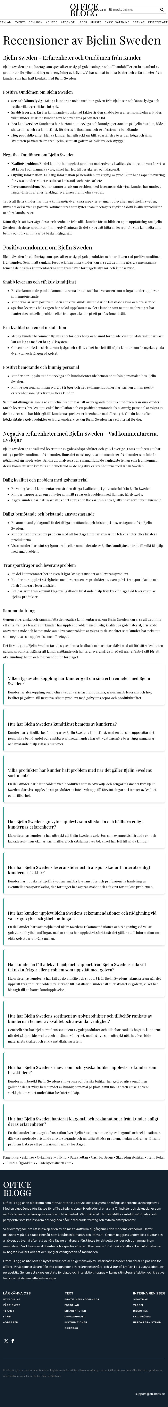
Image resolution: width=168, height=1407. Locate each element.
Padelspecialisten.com (54, 1163)
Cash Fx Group (102, 1157)
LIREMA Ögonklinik (20, 1163)
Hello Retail (156, 1157)
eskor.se (28, 1157)
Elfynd (62, 1157)
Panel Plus (11, 1157)
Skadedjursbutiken (130, 1157)
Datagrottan (79, 1157)
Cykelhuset (45, 1157)
